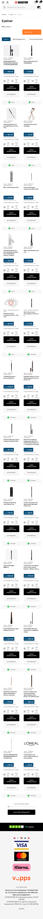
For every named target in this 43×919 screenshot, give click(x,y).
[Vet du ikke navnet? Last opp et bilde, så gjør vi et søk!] (39, 7)
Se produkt (11, 94)
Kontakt (21, 909)
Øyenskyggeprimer (19, 39)
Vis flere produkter (21, 812)
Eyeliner (6, 39)
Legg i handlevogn (11, 87)
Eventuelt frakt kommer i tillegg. (11, 76)
